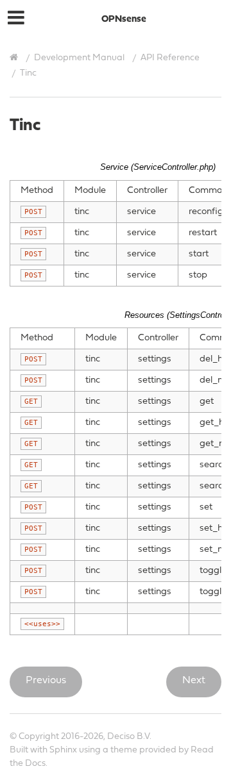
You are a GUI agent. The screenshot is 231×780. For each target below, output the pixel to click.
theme (123, 750)
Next (193, 681)
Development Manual (79, 58)
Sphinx (63, 750)
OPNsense (123, 19)
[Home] (15, 58)
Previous (46, 681)
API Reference (170, 58)
